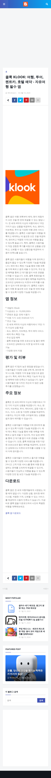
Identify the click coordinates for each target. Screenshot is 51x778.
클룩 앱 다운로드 (13, 513)
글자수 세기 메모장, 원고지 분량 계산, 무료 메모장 (31, 606)
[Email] (32, 100)
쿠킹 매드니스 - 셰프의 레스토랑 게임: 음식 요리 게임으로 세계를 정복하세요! (32, 631)
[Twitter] (20, 100)
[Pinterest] (26, 100)
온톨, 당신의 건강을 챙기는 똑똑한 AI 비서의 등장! (25, 672)
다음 (6, 588)
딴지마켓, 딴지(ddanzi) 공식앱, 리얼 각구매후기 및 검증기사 (32, 618)
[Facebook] (14, 100)
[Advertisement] (25, 38)
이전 (45, 588)
